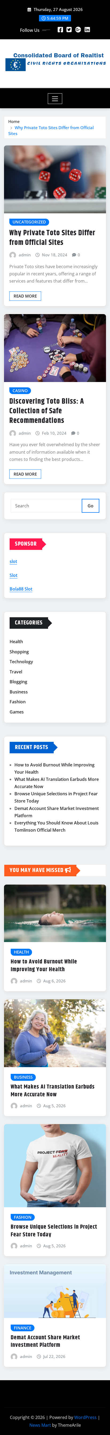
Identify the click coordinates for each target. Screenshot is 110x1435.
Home (14, 121)
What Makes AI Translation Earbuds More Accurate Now (53, 1090)
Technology (21, 662)
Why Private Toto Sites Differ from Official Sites (52, 237)
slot (13, 561)
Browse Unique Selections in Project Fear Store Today (54, 1230)
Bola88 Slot (21, 589)
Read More (25, 296)
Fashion (18, 702)
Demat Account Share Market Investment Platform (45, 1341)
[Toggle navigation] (55, 98)
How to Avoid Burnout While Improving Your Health (44, 965)
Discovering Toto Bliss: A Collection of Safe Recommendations (46, 411)
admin (25, 254)
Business (19, 692)
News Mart (40, 1425)
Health (16, 642)
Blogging (18, 682)
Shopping (19, 652)
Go (90, 506)
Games (17, 712)
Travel (16, 672)
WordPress (85, 1417)
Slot (13, 575)
